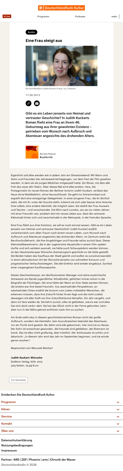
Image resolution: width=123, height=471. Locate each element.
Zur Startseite (18, 380)
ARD (17, 459)
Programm (43, 16)
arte (45, 459)
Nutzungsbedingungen (17, 445)
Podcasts (80, 16)
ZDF (24, 459)
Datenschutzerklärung (16, 440)
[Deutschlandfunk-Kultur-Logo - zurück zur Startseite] (61, 8)
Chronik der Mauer (63, 459)
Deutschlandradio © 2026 (19, 464)
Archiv (31, 32)
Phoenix (35, 459)
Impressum (9, 450)
